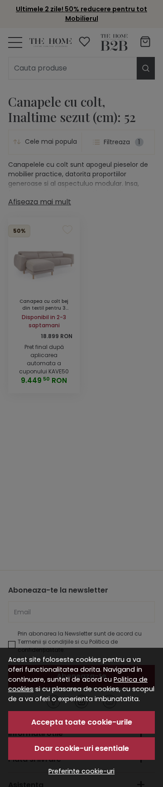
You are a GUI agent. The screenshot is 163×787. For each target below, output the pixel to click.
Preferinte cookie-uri (81, 771)
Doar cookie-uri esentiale (81, 748)
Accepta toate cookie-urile (81, 722)
